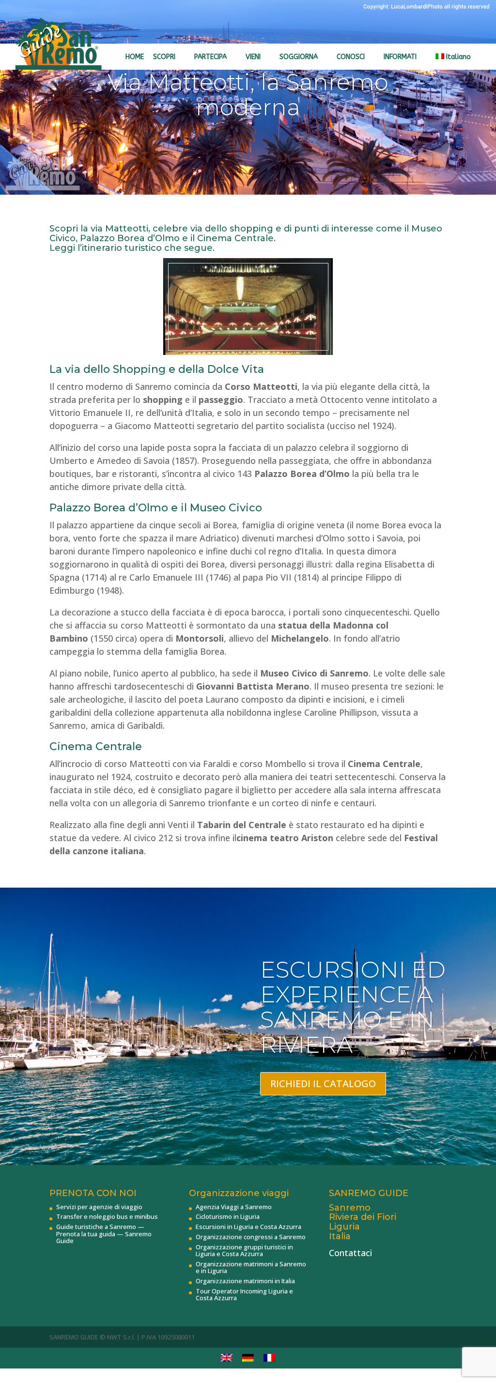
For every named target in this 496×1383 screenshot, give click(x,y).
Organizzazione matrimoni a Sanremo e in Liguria (251, 1267)
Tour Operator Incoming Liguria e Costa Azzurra (244, 1294)
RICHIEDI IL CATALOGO (323, 1083)
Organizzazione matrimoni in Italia (245, 1280)
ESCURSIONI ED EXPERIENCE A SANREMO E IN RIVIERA (353, 1007)
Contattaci (350, 1253)
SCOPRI (164, 57)
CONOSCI (351, 57)
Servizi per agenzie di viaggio (99, 1206)
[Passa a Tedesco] (248, 1358)
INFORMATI (400, 57)
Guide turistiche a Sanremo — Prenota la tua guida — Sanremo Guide (104, 1233)
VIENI (253, 57)
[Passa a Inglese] (226, 1358)
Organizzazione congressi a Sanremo (251, 1236)
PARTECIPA (210, 57)
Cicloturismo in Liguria (228, 1216)
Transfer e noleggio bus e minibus (107, 1216)
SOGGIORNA (298, 57)
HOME (134, 57)
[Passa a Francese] (269, 1358)
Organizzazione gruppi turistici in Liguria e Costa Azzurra (244, 1250)
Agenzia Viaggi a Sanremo (234, 1206)
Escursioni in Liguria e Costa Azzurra (248, 1226)
